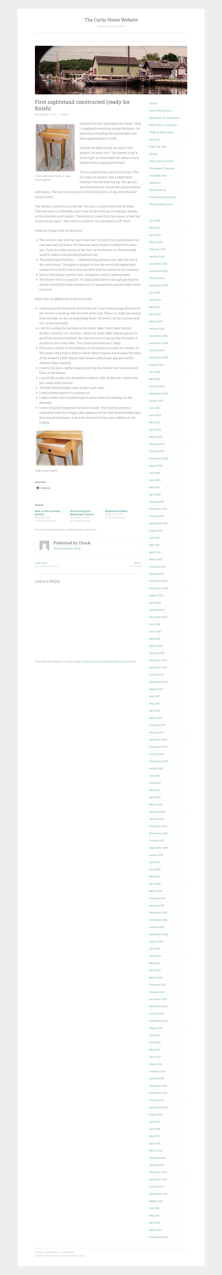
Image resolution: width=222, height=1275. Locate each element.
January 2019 (156, 609)
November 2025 (158, 271)
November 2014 (158, 919)
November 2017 (158, 667)
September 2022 (158, 458)
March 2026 (156, 242)
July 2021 (154, 537)
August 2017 (156, 689)
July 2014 (154, 948)
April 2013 (155, 1056)
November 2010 (158, 1237)
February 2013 (157, 1071)
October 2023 (156, 386)
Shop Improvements (161, 161)
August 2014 (156, 941)
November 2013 (158, 1006)
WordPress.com (74, 1255)
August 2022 (156, 465)
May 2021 (154, 544)
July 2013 (154, 1035)
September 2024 (158, 357)
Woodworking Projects (81, 529)
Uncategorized (158, 175)
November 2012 (158, 1092)
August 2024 (156, 364)
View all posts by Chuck (67, 548)
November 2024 (158, 343)
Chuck (64, 114)
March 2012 (155, 1150)
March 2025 (156, 321)
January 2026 (157, 256)
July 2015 (154, 862)
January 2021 (156, 573)
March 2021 (155, 559)
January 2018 (156, 653)
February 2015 (157, 898)
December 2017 (158, 660)
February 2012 (157, 1157)
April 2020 (155, 602)
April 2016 (155, 797)
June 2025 (155, 299)
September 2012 (158, 1107)
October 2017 (156, 674)
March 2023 (156, 436)
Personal (154, 139)
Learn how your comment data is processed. (109, 661)
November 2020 (158, 588)
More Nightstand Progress (47, 564)
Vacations (155, 182)
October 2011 (156, 1186)
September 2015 (158, 847)
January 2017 (156, 732)
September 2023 (158, 393)
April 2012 (155, 1143)
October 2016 (156, 754)
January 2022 (156, 501)
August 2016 (156, 768)
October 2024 (156, 350)
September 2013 (158, 1020)
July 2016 (154, 775)
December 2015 (158, 826)
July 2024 (154, 371)
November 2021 (158, 508)
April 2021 (155, 552)
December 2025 (158, 263)
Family (153, 103)
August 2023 (156, 400)
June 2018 (155, 631)
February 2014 (157, 984)
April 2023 (155, 429)
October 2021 (156, 516)
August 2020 (156, 595)
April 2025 (155, 314)
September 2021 (158, 523)
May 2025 (154, 307)
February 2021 (157, 566)
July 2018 (154, 624)
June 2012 (155, 1128)
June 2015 (155, 869)
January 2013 (156, 1078)
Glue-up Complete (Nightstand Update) (82, 513)
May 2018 (154, 638)
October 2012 (156, 1100)
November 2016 (158, 746)
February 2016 (157, 811)
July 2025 (154, 292)
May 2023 (154, 422)
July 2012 (154, 1121)
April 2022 (155, 494)
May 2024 (154, 379)
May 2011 (154, 1215)
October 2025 (156, 278)
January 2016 (156, 818)
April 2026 (155, 234)
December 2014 (158, 912)
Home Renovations (160, 110)
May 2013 (154, 1049)
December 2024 (158, 335)
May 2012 (154, 1136)
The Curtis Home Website (111, 20)
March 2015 (155, 890)
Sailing (153, 153)
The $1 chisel (135, 564)
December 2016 (158, 739)
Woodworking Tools (161, 204)
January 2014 (156, 992)
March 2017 (155, 718)
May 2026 (154, 227)
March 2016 (155, 804)
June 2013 (155, 1042)
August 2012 (156, 1114)
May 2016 (154, 790)
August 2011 (156, 1201)
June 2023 (155, 415)
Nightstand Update (116, 511)
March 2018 (155, 645)
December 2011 (158, 1172)
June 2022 (155, 480)
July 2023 (154, 407)
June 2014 (155, 955)
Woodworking (56, 529)
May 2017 (154, 703)
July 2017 (154, 696)
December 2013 (158, 999)
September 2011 (158, 1193)
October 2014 (156, 927)
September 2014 (158, 934)
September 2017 (158, 681)
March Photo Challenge (163, 125)
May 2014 (154, 963)
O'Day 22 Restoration (161, 132)
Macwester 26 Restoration (164, 117)
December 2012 (158, 1085)
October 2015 (156, 840)
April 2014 (155, 970)
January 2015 (156, 905)
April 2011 (154, 1222)
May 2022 (154, 487)
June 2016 (155, 782)
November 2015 (158, 833)
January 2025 (156, 328)
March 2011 (155, 1229)
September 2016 (158, 761)
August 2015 (156, 854)
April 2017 (155, 710)
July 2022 (154, 472)
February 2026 (157, 249)
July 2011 (154, 1208)
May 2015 (154, 876)
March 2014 (155, 977)
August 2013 (156, 1028)
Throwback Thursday (162, 168)
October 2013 (156, 1013)
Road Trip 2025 (157, 146)
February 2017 (157, 725)
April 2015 (155, 883)
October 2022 (156, 451)
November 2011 (158, 1179)
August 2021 (156, 530)
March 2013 (155, 1064)
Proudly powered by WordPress (54, 1252)
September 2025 (158, 285)
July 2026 (154, 220)
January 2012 (156, 1165)
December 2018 (158, 616)
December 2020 (158, 580)
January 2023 (156, 444)
